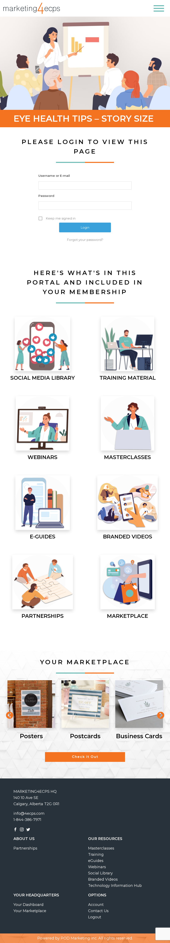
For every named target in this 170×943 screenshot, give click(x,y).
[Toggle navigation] (159, 8)
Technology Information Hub (115, 885)
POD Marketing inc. (79, 938)
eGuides (95, 860)
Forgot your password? (85, 240)
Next (159, 713)
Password (46, 196)
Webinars (97, 867)
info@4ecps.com (29, 813)
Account (96, 904)
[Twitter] (28, 829)
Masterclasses (101, 848)
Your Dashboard (28, 904)
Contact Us (98, 911)
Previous (7, 713)
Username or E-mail (54, 176)
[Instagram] (22, 829)
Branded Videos (103, 879)
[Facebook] (15, 829)
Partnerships (25, 848)
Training (96, 854)
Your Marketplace (29, 911)
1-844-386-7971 (27, 819)
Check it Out (85, 757)
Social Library (100, 873)
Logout (94, 917)
